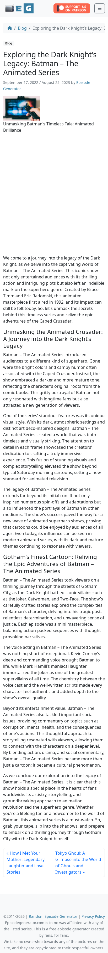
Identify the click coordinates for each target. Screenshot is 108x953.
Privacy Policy (93, 916)
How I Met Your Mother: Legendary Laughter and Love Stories (26, 862)
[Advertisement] (54, 200)
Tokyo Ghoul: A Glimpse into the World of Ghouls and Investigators (78, 862)
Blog (22, 28)
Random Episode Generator (53, 916)
